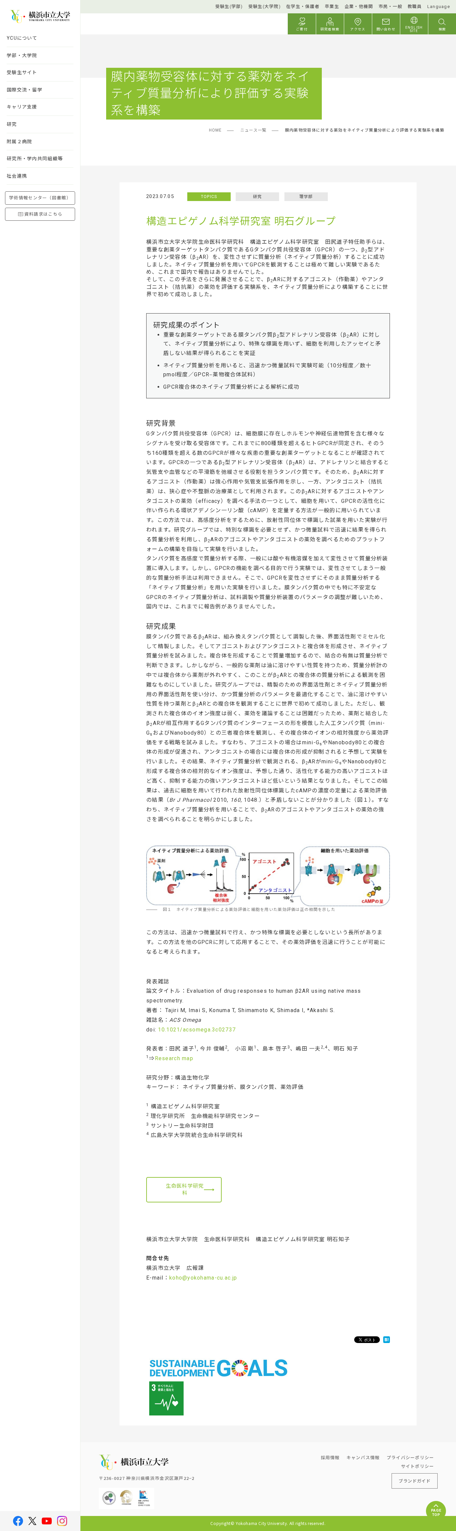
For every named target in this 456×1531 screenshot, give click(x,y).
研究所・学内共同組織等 (35, 158)
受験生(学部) (229, 6)
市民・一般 (390, 6)
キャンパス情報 (363, 1457)
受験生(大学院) (264, 6)
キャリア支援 (22, 107)
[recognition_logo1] (109, 1493)
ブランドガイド (415, 1481)
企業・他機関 (359, 6)
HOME (215, 130)
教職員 (415, 6)
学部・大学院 (22, 55)
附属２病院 (19, 141)
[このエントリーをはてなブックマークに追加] (386, 1340)
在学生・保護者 (302, 6)
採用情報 (330, 1457)
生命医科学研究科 (185, 1189)
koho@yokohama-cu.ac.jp (203, 1278)
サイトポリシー (417, 1466)
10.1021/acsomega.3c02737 (197, 1029)
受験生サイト (22, 72)
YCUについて (22, 38)
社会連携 (17, 176)
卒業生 (332, 6)
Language (438, 6)
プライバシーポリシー (410, 1457)
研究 (12, 124)
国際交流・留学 (24, 89)
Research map (174, 1058)
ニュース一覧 (253, 130)
